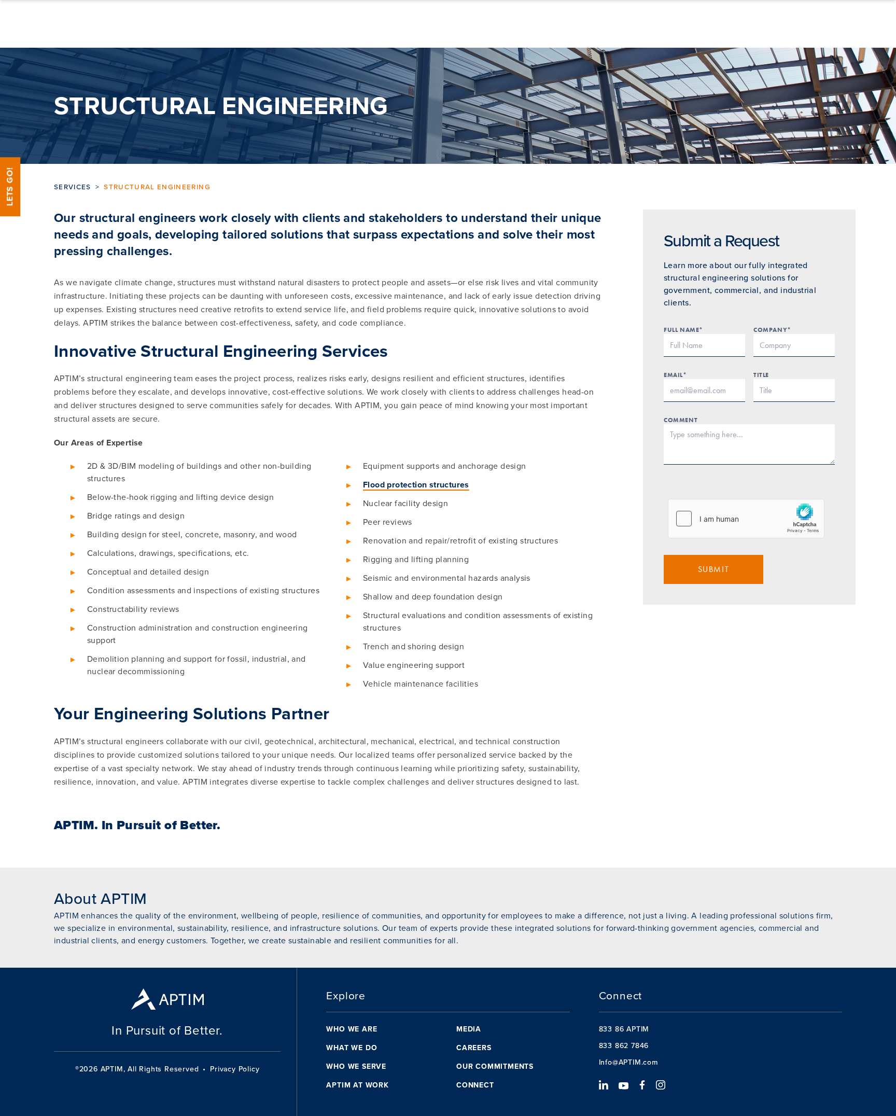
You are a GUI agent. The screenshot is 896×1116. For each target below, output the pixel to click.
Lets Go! (10, 187)
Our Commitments (495, 1066)
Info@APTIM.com (628, 1062)
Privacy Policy (234, 1069)
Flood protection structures (416, 485)
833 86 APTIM (624, 1029)
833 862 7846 (624, 1045)
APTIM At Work (357, 1085)
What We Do (351, 1047)
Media (468, 1029)
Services (72, 187)
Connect (475, 1085)
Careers (474, 1047)
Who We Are (351, 1029)
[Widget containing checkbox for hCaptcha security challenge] (746, 518)
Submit (714, 569)
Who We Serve (356, 1066)
